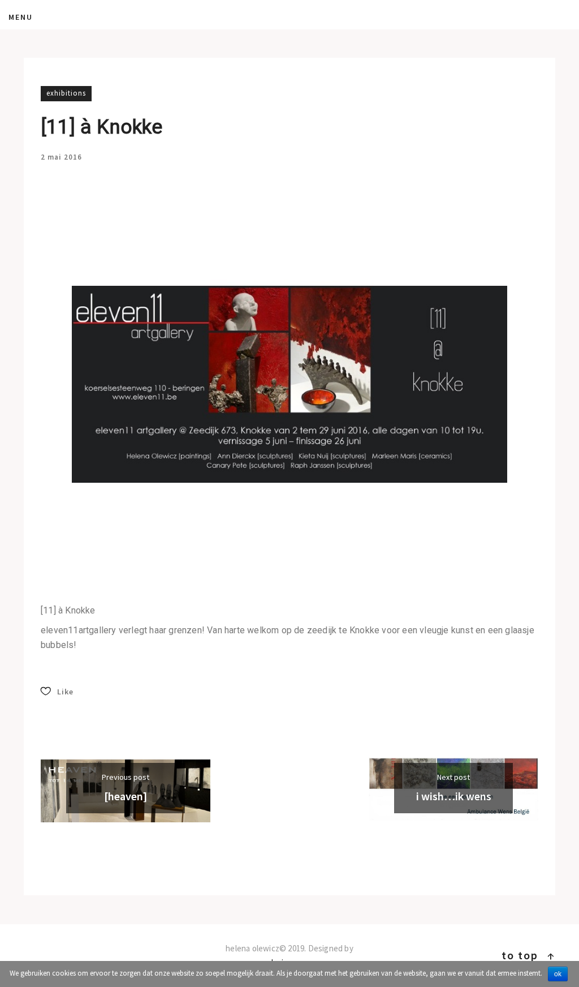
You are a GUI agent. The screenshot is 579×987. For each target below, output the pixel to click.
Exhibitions (66, 93)
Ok (557, 974)
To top (528, 955)
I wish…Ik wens (453, 796)
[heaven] (125, 796)
